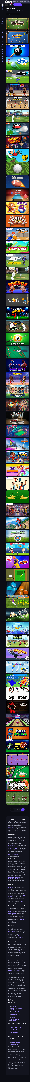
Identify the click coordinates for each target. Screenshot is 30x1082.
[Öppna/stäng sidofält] (2, 1)
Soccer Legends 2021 (14, 853)
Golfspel (10, 887)
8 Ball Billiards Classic (17, 1005)
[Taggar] (2, 65)
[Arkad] (2, 29)
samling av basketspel (14, 868)
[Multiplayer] (2, 21)
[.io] (2, 37)
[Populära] (2, 14)
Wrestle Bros (22, 936)
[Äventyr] (2, 32)
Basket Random (15, 1016)
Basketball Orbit (13, 879)
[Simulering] (2, 51)
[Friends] (2, 4)
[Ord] (2, 46)
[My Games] (6, 4)
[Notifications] (10, 4)
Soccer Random (12, 848)
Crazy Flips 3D (15, 1019)
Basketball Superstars (14, 877)
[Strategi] (2, 59)
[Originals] (2, 19)
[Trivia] (2, 61)
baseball (10, 970)
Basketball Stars (16, 1014)
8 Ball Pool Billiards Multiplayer (17, 1009)
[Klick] (2, 39)
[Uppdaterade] (2, 16)
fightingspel (11, 931)
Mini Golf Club (15, 1011)
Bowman (21, 951)
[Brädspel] (2, 34)
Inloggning (18, 5)
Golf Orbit (11, 892)
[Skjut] (2, 54)
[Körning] (2, 42)
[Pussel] (2, 49)
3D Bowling (14, 1032)
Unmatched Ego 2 (16, 1013)
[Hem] (2, 6)
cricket (17, 970)
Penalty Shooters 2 (13, 854)
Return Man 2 (12, 913)
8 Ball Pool (14, 1006)
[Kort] (2, 44)
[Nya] (2, 11)
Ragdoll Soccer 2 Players (18, 1031)
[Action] (2, 27)
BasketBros (18, 882)
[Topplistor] (2, 23)
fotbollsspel (12, 845)
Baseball (13, 1017)
